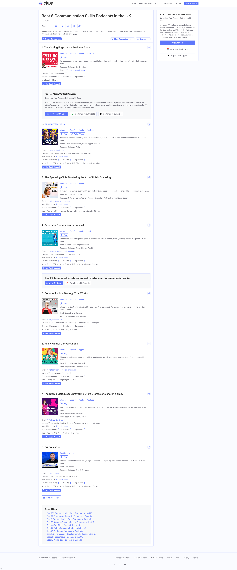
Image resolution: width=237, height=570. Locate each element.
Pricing (178, 3)
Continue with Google (85, 114)
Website (63, 53)
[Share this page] (79, 26)
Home (134, 3)
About (157, 3)
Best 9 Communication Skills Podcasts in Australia (69, 519)
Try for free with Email (56, 114)
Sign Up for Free (53, 283)
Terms (195, 558)
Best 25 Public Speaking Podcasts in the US (66, 528)
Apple (81, 53)
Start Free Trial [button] (191, 3)
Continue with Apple (112, 114)
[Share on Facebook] (50, 26)
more (75, 34)
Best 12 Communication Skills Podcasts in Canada (69, 516)
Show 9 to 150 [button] (52, 497)
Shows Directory (140, 558)
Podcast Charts (145, 3)
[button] (64, 57)
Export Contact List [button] (53, 39)
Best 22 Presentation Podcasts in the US (65, 537)
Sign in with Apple (179, 55)
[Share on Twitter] (56, 26)
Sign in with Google (179, 49)
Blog (177, 558)
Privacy (186, 558)
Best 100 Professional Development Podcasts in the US (71, 534)
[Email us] (73, 26)
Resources (168, 3)
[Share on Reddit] (68, 26)
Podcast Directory (122, 558)
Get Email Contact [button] (52, 84)
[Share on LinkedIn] (62, 26)
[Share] (149, 47)
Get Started (177, 43)
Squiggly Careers (54, 124)
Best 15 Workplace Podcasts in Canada (64, 540)
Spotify (73, 53)
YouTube (90, 53)
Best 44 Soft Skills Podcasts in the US (63, 525)
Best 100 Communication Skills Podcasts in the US (69, 513)
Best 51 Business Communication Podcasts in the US (70, 522)
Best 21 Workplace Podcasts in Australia (65, 531)
